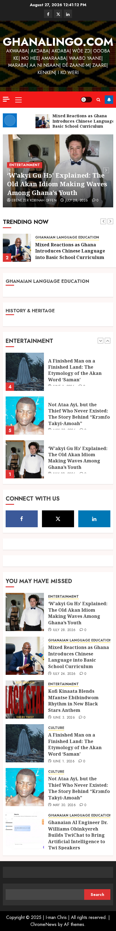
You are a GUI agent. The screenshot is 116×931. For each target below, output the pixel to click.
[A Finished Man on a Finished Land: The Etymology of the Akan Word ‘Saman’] (25, 743)
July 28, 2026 (76, 200)
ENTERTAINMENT (24, 165)
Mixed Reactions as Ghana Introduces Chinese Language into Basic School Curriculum (70, 251)
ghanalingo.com (58, 42)
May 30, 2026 (64, 805)
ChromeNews (43, 924)
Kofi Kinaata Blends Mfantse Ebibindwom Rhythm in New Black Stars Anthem (73, 700)
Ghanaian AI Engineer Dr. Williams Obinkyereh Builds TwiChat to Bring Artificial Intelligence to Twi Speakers (78, 835)
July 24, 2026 (64, 674)
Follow (109, 99)
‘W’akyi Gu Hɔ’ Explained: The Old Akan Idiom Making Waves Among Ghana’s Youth (57, 184)
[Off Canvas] (6, 99)
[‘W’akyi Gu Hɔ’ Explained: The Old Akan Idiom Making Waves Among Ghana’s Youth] (25, 437)
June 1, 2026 (64, 761)
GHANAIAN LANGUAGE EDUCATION (67, 237)
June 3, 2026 (64, 718)
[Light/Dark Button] (86, 99)
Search (97, 894)
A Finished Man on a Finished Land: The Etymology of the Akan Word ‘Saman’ (75, 744)
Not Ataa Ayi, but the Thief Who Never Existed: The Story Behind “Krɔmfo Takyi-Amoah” (79, 391)
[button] (18, 99)
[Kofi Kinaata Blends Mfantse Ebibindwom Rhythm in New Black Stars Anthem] (25, 699)
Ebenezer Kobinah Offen (34, 200)
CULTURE (56, 728)
